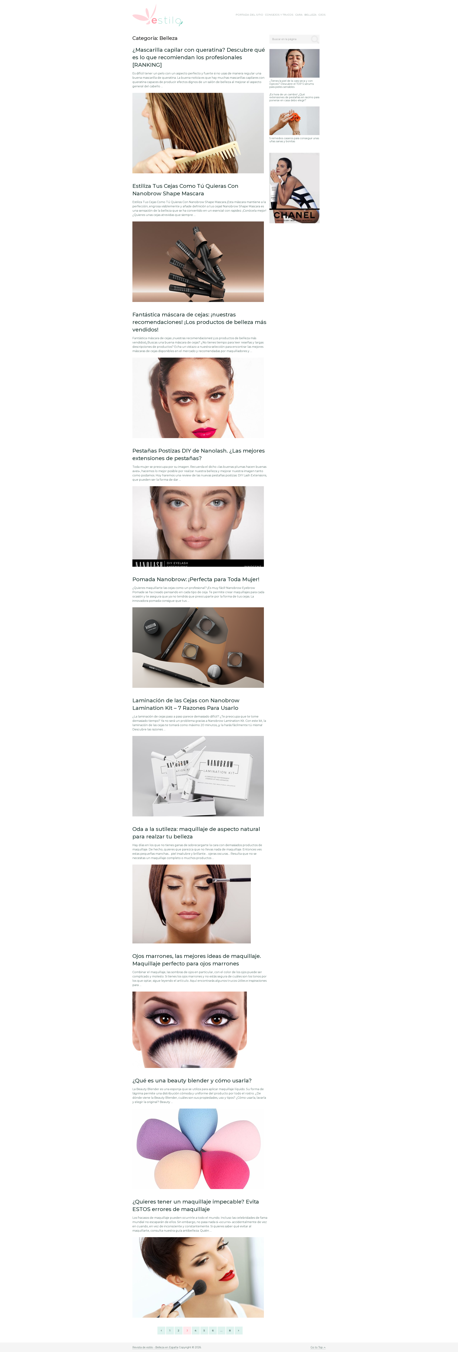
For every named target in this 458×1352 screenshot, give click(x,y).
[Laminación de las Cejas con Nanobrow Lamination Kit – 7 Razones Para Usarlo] (198, 776)
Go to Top (317, 1347)
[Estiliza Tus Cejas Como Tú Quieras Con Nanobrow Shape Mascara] (198, 261)
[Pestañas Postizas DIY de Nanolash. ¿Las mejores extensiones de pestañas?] (198, 526)
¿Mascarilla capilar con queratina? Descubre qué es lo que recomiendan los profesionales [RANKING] (198, 57)
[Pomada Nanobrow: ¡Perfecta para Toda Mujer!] (198, 647)
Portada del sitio (249, 14)
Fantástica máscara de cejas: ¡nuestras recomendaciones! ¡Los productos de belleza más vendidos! (199, 322)
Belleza (310, 14)
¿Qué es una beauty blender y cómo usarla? (192, 1080)
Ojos (322, 14)
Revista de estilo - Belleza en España (155, 1347)
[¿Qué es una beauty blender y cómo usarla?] (198, 1149)
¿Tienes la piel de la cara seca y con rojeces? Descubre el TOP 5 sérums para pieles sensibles (291, 83)
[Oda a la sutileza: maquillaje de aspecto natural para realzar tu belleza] (191, 904)
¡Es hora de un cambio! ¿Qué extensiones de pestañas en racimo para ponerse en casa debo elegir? (294, 97)
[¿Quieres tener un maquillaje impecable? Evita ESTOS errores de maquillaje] (198, 1277)
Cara (299, 14)
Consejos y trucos (279, 14)
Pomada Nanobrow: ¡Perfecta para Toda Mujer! (195, 579)
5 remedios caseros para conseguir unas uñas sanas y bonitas (294, 140)
